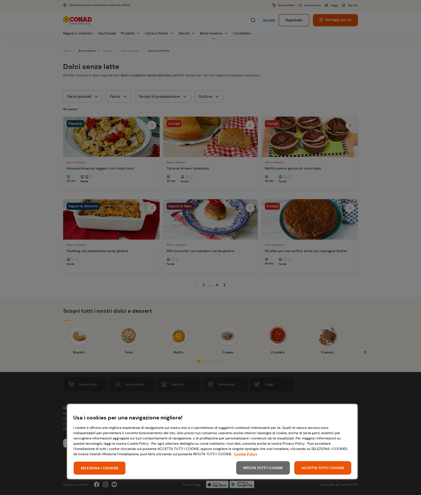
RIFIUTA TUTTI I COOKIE (263, 468)
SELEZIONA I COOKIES (99, 468)
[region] (212, 441)
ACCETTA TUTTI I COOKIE (322, 468)
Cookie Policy (245, 454)
